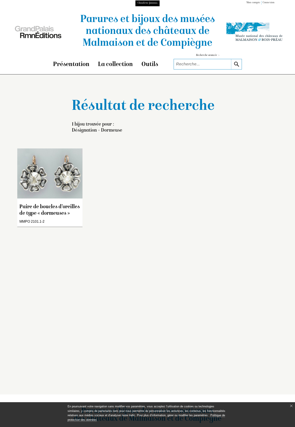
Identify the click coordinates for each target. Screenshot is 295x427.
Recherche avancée (207, 55)
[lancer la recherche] (236, 64)
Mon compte (253, 2)
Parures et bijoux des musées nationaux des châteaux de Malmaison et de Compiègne (147, 31)
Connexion (268, 2)
